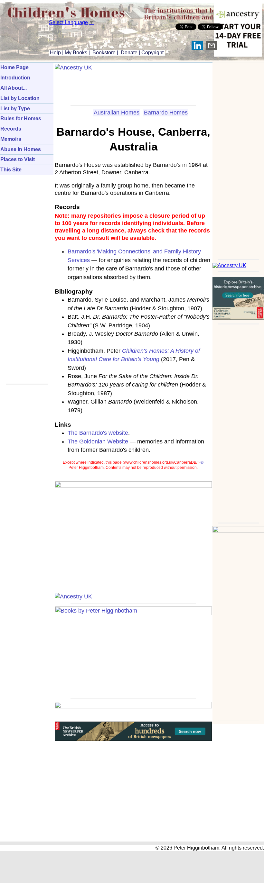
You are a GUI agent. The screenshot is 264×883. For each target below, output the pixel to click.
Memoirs (10, 139)
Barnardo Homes (166, 112)
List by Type (15, 108)
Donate (129, 52)
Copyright (152, 52)
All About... (13, 88)
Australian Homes (116, 112)
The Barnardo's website (98, 433)
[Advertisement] (238, 158)
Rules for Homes (20, 118)
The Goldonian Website (98, 441)
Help (55, 52)
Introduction (15, 77)
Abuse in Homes (20, 149)
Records (10, 129)
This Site (11, 169)
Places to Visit (17, 159)
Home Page (14, 67)
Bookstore (104, 52)
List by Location (20, 98)
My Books (76, 52)
